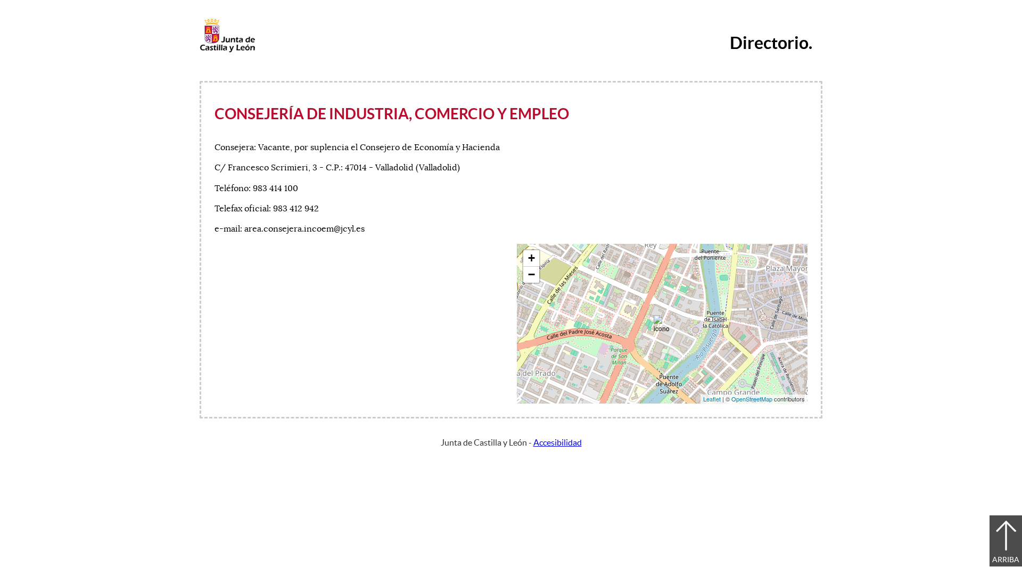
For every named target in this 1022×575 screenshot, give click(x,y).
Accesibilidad (557, 442)
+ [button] (531, 258)
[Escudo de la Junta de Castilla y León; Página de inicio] (227, 50)
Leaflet (712, 399)
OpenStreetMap (751, 399)
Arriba (1005, 559)
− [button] (531, 274)
